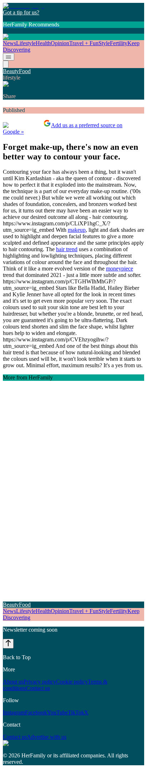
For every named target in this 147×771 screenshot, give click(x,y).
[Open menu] (8, 57)
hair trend (66, 249)
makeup (77, 230)
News (9, 43)
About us (13, 682)
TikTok (76, 712)
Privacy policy (40, 682)
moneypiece (119, 268)
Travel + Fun (83, 43)
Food (25, 71)
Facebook (36, 712)
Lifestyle (26, 43)
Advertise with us (46, 737)
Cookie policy (72, 682)
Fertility (118, 43)
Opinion (60, 43)
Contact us (38, 688)
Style (104, 43)
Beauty (11, 71)
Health (43, 43)
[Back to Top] (8, 643)
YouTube (57, 712)
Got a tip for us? (21, 12)
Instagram (14, 712)
